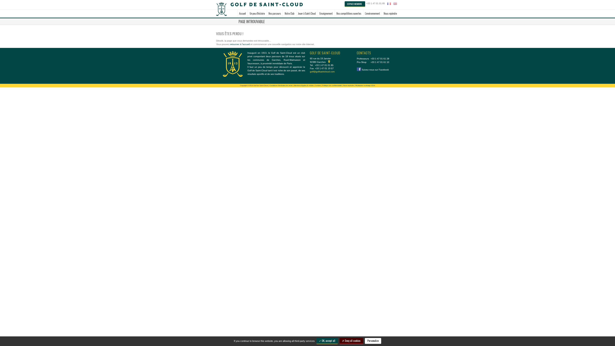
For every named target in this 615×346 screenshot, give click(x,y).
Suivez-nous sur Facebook (375, 69)
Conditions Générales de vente (281, 85)
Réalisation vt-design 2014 (365, 85)
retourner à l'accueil (240, 44)
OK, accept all (328, 341)
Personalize (373, 341)
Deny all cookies (352, 341)
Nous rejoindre (348, 85)
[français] (389, 3)
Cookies (318, 85)
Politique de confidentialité (332, 85)
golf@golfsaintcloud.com (322, 71)
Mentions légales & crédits (303, 85)
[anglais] (395, 3)
